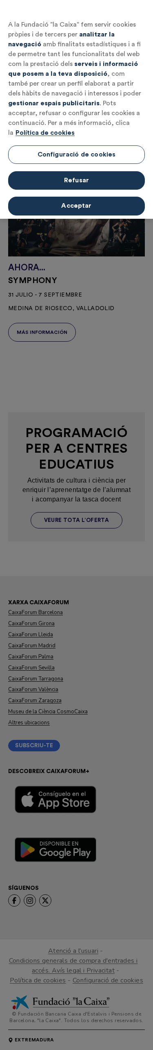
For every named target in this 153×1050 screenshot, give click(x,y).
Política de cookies (45, 132)
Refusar (76, 180)
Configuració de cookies (77, 154)
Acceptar (76, 205)
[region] (76, 109)
